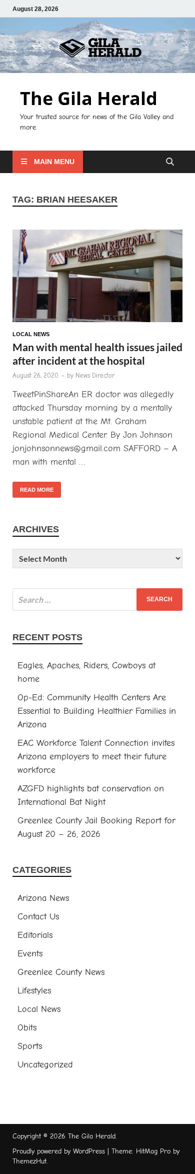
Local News (31, 334)
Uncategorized (45, 1064)
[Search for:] (97, 599)
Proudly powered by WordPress (58, 1151)
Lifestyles (34, 990)
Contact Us (38, 916)
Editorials (35, 935)
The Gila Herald (89, 98)
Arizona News (43, 898)
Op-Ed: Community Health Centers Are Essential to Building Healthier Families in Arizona (97, 711)
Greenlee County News (61, 972)
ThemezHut (29, 1161)
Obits (27, 1027)
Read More (33, 487)
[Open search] (170, 162)
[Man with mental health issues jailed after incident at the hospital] (97, 278)
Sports (30, 1046)
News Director (95, 375)
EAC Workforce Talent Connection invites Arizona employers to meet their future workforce (96, 756)
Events (30, 953)
